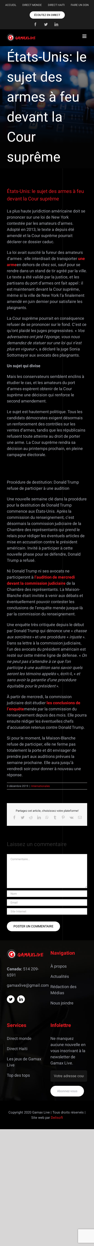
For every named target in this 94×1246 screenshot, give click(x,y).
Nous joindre (61, 1003)
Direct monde (19, 1039)
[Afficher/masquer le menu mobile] (84, 36)
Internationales (40, 786)
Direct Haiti (17, 1049)
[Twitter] (11, 999)
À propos (58, 966)
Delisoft (57, 1117)
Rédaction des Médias (63, 990)
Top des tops (18, 1075)
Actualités (59, 977)
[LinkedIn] (21, 999)
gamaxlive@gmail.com (28, 985)
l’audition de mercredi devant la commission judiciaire (41, 580)
